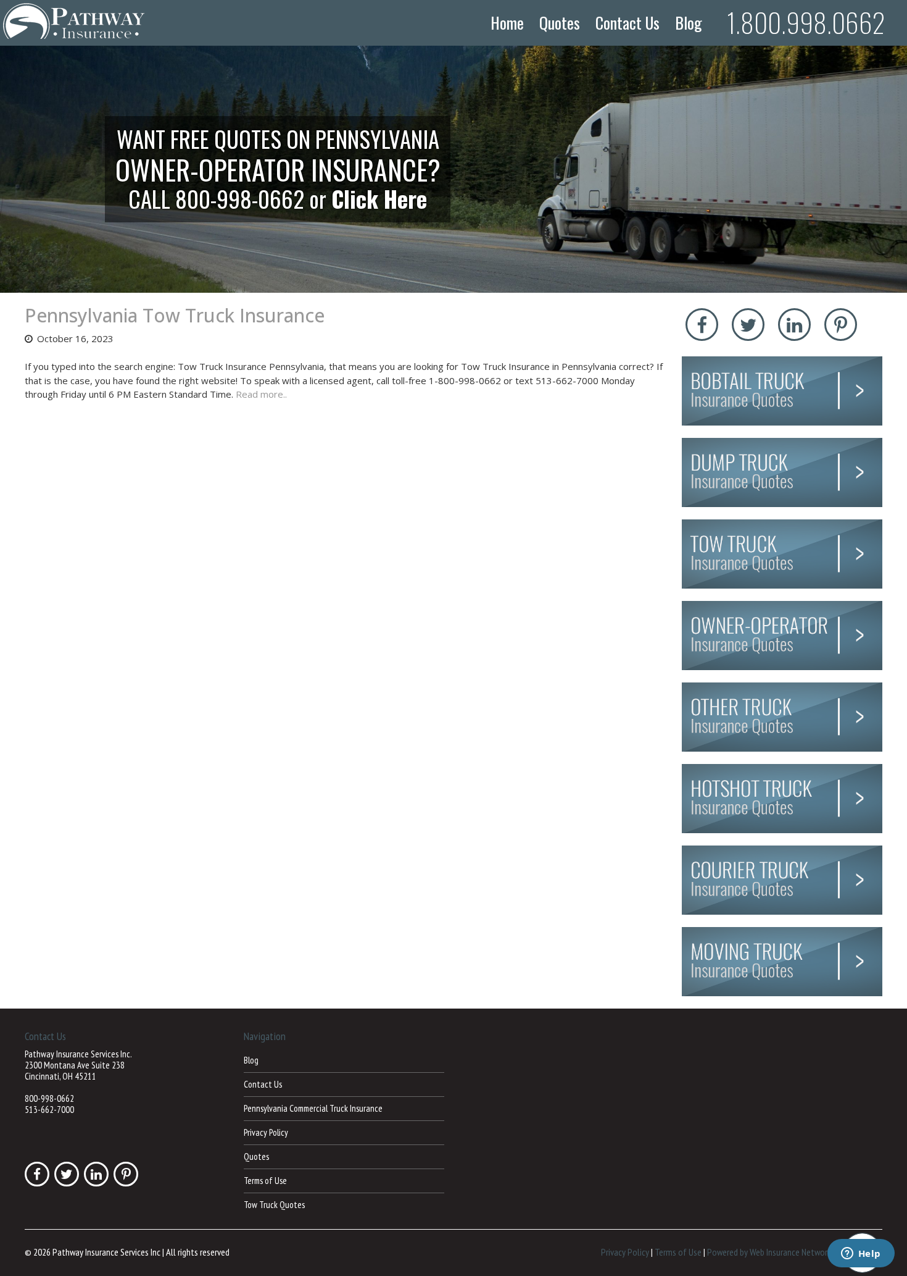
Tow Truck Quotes (274, 1205)
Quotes (559, 23)
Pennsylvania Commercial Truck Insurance (313, 1108)
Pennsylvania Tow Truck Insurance (175, 315)
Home (507, 23)
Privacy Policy (266, 1132)
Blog (688, 23)
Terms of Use (265, 1180)
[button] (453, 169)
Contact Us (627, 23)
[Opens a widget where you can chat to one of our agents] (861, 1254)
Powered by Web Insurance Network (769, 1252)
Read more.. (261, 394)
